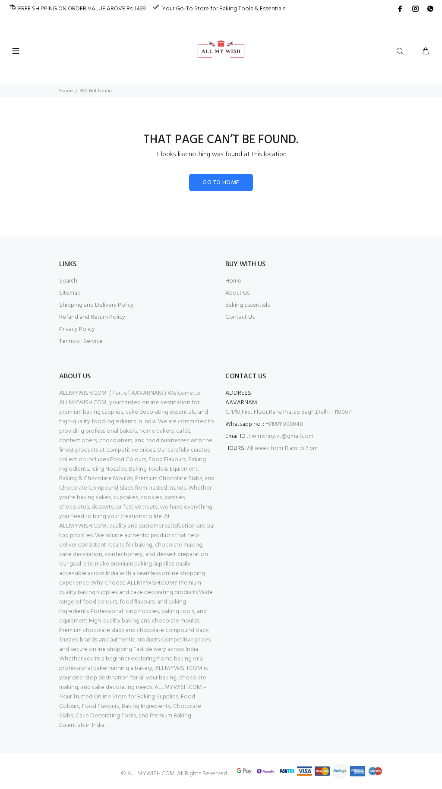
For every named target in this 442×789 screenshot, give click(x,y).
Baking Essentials (247, 305)
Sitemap (70, 293)
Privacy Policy (77, 329)
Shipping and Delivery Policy (96, 305)
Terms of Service (81, 341)
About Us (237, 293)
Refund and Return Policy (92, 317)
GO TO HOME (220, 183)
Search (68, 281)
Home (66, 91)
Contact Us (240, 317)
